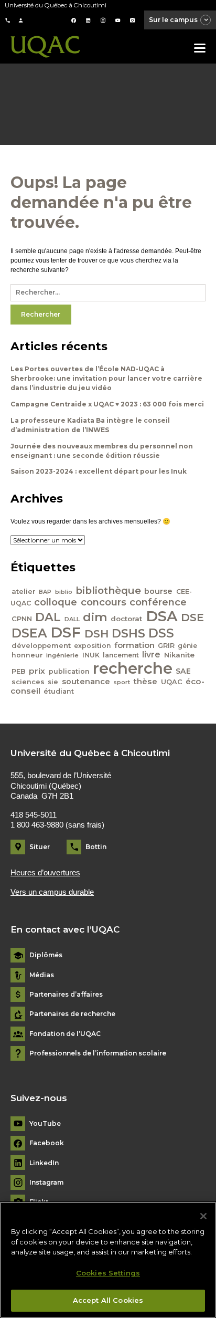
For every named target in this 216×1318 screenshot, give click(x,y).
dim (95, 617)
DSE (192, 617)
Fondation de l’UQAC (65, 1034)
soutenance (86, 681)
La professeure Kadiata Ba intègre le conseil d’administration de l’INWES (90, 425)
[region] (108, 1259)
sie (53, 682)
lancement (121, 655)
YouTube (45, 1123)
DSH (96, 633)
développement (41, 645)
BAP (45, 591)
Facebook (46, 1143)
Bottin (95, 847)
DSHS (128, 633)
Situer (39, 847)
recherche (132, 668)
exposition (92, 646)
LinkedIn (44, 1163)
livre (151, 655)
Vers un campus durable (52, 892)
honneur (27, 655)
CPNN (22, 618)
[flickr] (132, 20)
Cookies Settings (108, 1273)
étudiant (59, 691)
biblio (63, 592)
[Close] (203, 1216)
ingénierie (62, 655)
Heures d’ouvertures (45, 873)
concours (103, 602)
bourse (158, 591)
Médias (41, 975)
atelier (24, 591)
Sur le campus (173, 20)
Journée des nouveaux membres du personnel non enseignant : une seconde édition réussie (101, 450)
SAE (183, 671)
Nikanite (179, 655)
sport (121, 682)
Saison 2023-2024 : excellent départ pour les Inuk (98, 471)
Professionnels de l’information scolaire (97, 1053)
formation (134, 645)
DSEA (29, 633)
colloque (55, 602)
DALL (72, 619)
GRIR (166, 646)
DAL (48, 617)
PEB (19, 671)
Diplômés (45, 955)
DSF (65, 632)
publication (69, 671)
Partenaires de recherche (72, 1014)
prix (37, 671)
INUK (91, 655)
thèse (145, 681)
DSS (161, 633)
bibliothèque (108, 590)
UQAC (171, 682)
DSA (162, 616)
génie (187, 646)
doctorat (126, 618)
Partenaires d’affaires (66, 994)
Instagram (46, 1182)
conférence (158, 602)
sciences (28, 682)
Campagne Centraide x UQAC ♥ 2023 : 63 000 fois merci (107, 404)
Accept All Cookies (108, 1300)
